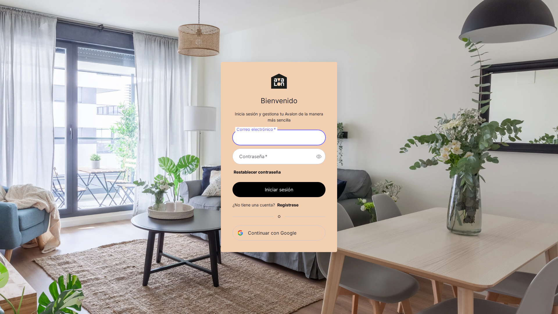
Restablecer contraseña (257, 172)
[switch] (318, 156)
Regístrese (287, 204)
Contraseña (253, 156)
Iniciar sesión (279, 189)
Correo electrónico (256, 129)
